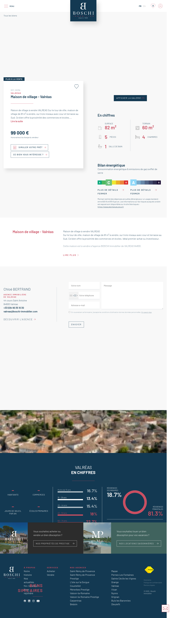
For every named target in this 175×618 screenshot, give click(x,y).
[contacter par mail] (165, 608)
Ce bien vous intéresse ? (28, 154)
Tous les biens (10, 15)
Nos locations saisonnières (136, 543)
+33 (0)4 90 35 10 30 (14, 307)
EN (144, 6)
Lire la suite (17, 121)
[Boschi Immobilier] (83, 10)
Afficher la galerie (130, 98)
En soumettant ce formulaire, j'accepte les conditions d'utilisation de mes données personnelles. (111, 312)
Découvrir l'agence (18, 319)
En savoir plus (146, 312)
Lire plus (69, 255)
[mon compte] (160, 6)
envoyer (76, 324)
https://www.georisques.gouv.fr (111, 207)
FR (140, 6)
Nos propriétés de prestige (53, 543)
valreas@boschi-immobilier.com (21, 311)
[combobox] (74, 295)
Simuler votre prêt (31, 147)
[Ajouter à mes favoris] (76, 86)
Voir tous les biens (28, 604)
